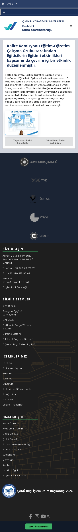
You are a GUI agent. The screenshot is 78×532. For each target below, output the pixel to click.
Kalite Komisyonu (13, 368)
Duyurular (8, 384)
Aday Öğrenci (11, 423)
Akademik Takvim (13, 428)
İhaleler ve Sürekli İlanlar (18, 389)
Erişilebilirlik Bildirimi (15, 475)
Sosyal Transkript (13, 404)
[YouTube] (43, 516)
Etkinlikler (8, 378)
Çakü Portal (10, 439)
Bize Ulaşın (9, 306)
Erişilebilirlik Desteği (15, 287)
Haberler (8, 373)
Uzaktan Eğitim (11, 470)
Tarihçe (7, 363)
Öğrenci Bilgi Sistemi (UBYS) (19, 344)
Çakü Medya (10, 434)
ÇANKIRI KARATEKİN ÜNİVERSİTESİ (43, 21)
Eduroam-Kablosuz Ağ (16, 444)
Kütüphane (9, 454)
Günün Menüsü (12, 449)
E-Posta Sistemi (12, 334)
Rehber (7, 465)
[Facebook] (31, 516)
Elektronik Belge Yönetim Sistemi (17, 327)
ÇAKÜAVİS (8, 320)
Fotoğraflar (9, 394)
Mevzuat (8, 460)
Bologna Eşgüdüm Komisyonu (14, 313)
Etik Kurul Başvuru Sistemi (18, 339)
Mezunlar (8, 399)
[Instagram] (37, 516)
